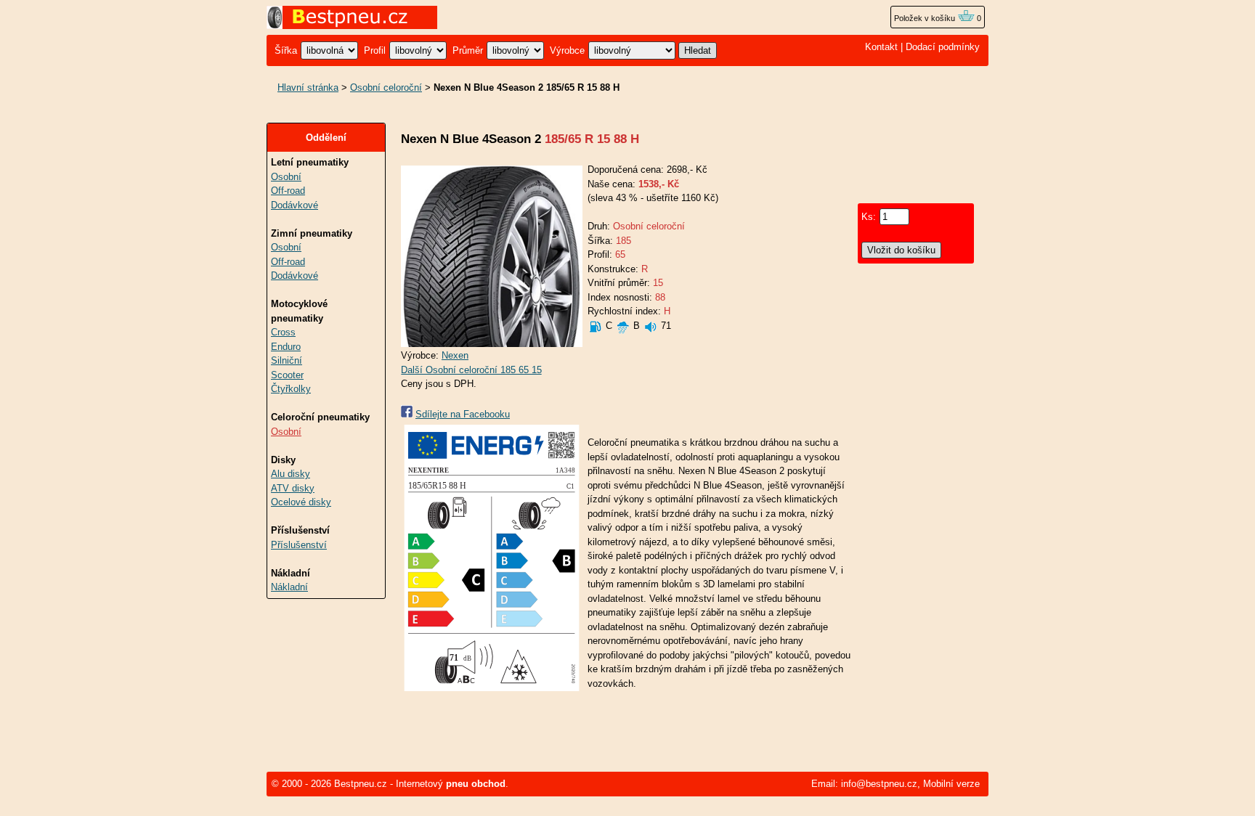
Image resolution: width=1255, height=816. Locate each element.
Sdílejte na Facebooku (462, 414)
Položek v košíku (925, 18)
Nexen (455, 355)
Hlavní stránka (307, 87)
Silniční (286, 360)
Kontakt (881, 46)
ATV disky (292, 488)
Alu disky (290, 473)
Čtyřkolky (291, 388)
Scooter (287, 375)
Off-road (288, 190)
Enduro (286, 346)
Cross (283, 332)
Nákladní (289, 587)
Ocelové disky (301, 502)
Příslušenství (299, 544)
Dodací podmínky (943, 46)
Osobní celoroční (386, 87)
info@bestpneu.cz (879, 783)
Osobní (286, 176)
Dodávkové (294, 205)
